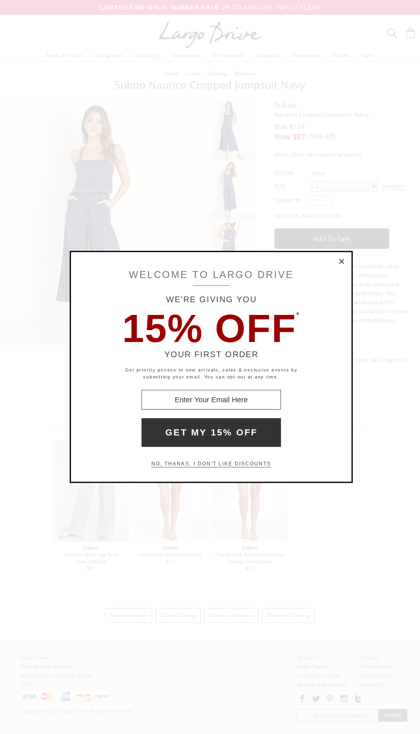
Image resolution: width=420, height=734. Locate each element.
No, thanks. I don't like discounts (211, 464)
